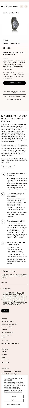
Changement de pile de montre (10, 343)
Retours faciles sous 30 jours (14, 96)
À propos (4, 351)
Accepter (13, 396)
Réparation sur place (7, 332)
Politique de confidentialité (13, 392)
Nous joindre (5, 362)
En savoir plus (8, 166)
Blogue (3, 357)
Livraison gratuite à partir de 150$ (11, 371)
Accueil (5, 12)
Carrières (4, 354)
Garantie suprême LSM (14, 99)
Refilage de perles (6, 335)
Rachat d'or (4, 340)
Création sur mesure (7, 321)
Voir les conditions (14, 304)
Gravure (3, 337)
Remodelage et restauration (9, 324)
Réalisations (5, 359)
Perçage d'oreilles (6, 327)
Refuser (13, 400)
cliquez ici (22, 52)
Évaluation (4, 329)
